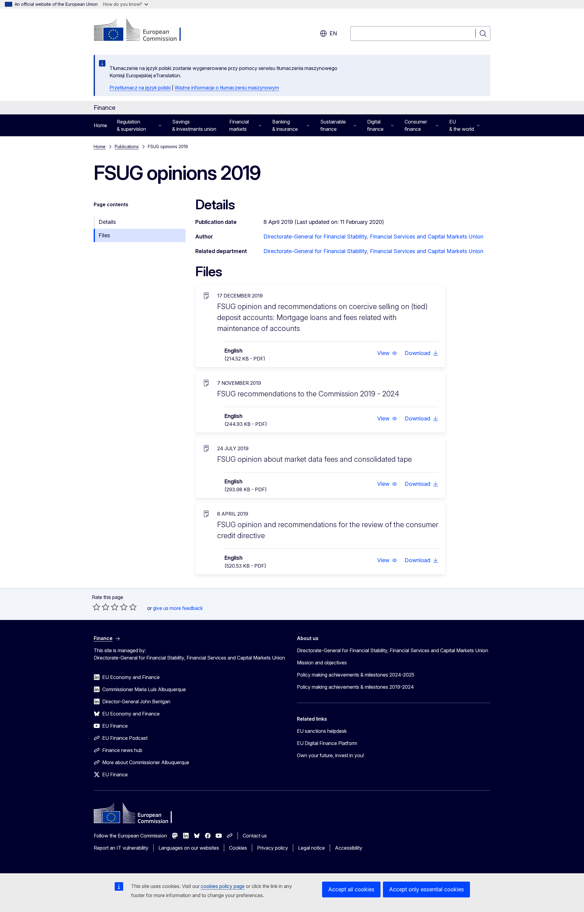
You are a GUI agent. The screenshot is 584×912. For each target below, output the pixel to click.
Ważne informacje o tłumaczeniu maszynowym (227, 88)
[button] (387, 353)
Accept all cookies (351, 889)
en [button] (333, 33)
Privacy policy (272, 848)
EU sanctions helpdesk (322, 731)
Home (100, 125)
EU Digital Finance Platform (327, 743)
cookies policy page (223, 886)
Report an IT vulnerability (121, 848)
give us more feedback (178, 608)
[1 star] (96, 607)
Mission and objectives (322, 663)
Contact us (255, 836)
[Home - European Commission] (143, 30)
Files (104, 235)
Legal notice (311, 848)
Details (107, 222)
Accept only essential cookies (426, 889)
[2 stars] (101, 607)
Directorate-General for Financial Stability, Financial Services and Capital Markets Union (373, 236)
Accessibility (348, 848)
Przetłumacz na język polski (140, 88)
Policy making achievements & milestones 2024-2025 (355, 675)
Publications (127, 146)
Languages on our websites (188, 848)
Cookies (238, 848)
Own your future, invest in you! (330, 755)
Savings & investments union (194, 125)
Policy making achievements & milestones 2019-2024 (355, 687)
